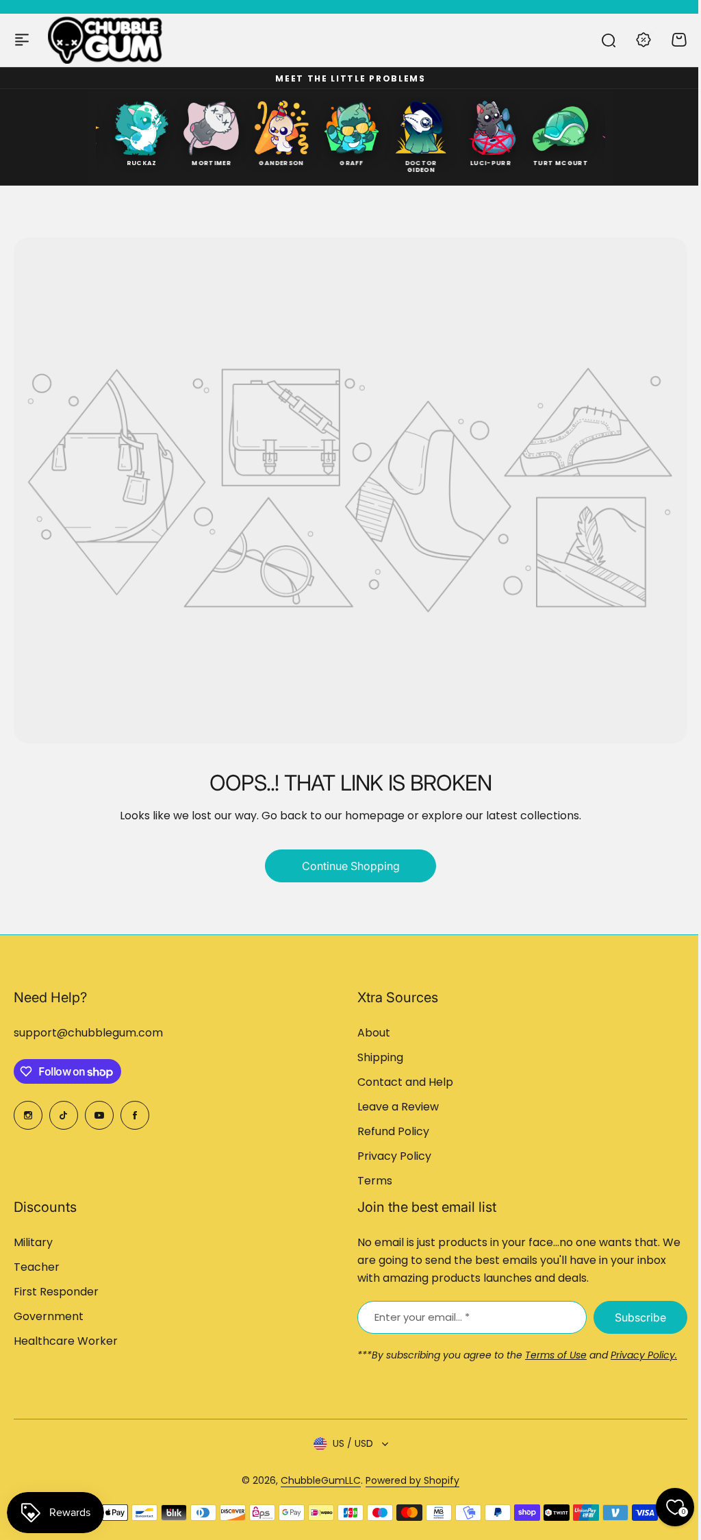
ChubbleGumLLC (321, 1480)
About (373, 1033)
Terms (374, 1181)
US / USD (353, 1443)
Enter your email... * (422, 1317)
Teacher (37, 1267)
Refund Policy (393, 1131)
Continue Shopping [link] (351, 866)
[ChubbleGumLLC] (105, 39)
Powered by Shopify (412, 1480)
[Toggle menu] (22, 40)
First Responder (56, 1292)
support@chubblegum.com (88, 1033)
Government (49, 1316)
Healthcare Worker (66, 1341)
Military (33, 1242)
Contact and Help (405, 1082)
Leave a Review (398, 1107)
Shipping (380, 1057)
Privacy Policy (394, 1156)
